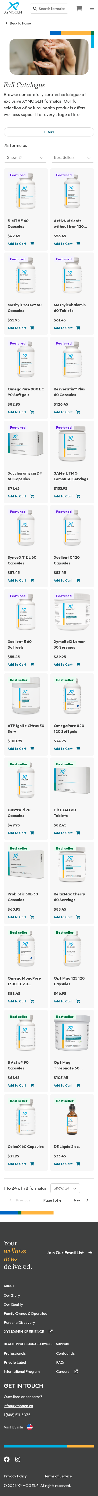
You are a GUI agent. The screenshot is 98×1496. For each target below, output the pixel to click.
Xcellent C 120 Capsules (67, 560)
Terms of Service (58, 1476)
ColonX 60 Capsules (26, 1146)
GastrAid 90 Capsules (19, 812)
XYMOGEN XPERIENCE (24, 1331)
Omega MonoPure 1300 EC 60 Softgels (24, 981)
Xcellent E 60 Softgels (20, 644)
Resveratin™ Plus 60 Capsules (69, 392)
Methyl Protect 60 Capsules (25, 307)
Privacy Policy (15, 1476)
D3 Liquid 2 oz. (67, 1146)
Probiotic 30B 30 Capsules (23, 897)
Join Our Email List (65, 1252)
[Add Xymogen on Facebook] (7, 1459)
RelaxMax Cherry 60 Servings (69, 897)
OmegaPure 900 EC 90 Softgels (26, 392)
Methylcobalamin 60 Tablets (70, 307)
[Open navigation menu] (92, 8)
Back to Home (20, 23)
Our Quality (13, 1304)
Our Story (12, 1295)
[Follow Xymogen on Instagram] (17, 1459)
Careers (63, 1371)
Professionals (15, 1353)
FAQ (60, 1362)
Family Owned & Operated (25, 1313)
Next (78, 1200)
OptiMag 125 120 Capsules (69, 981)
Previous (22, 1200)
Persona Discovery (19, 1322)
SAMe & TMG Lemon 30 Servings (71, 476)
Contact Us (65, 1353)
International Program (22, 1371)
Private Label (15, 1362)
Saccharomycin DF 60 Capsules (25, 476)
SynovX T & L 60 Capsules (22, 560)
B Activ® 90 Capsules (18, 1065)
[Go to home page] (13, 12)
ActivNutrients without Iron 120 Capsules (69, 223)
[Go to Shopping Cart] (79, 8)
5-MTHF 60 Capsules (18, 223)
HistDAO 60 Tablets (65, 812)
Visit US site (13, 1427)
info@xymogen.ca (18, 1405)
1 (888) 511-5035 (17, 1414)
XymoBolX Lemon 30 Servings (69, 644)
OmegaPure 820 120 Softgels (69, 728)
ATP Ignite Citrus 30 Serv (26, 728)
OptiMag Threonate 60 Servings (66, 1065)
